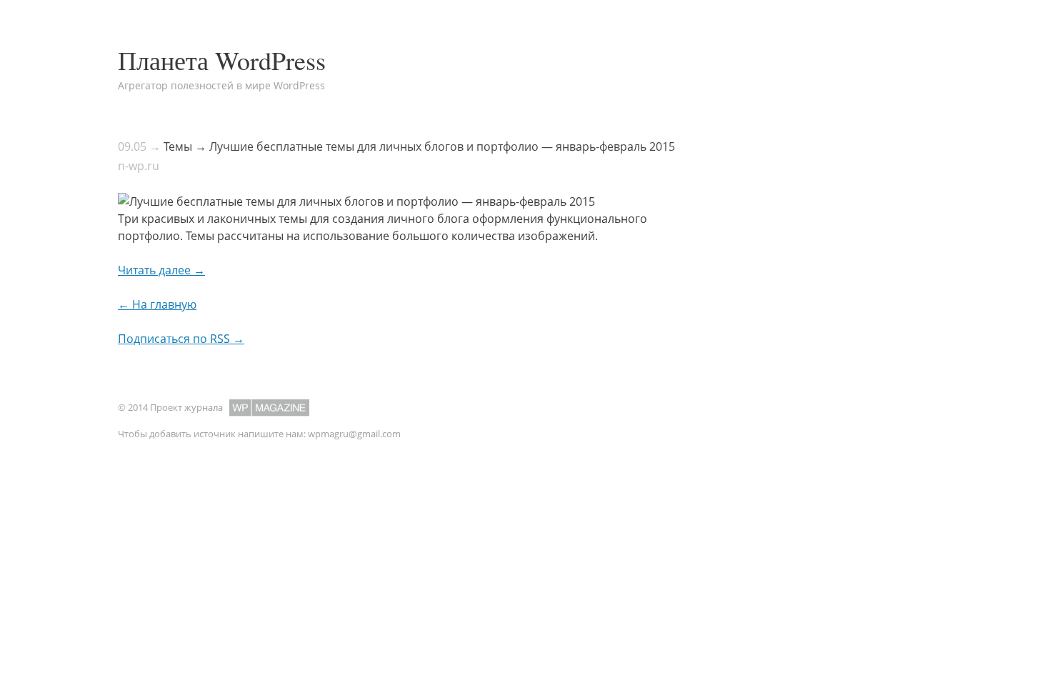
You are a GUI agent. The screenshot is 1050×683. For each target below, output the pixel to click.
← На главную (157, 304)
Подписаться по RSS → (181, 339)
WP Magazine (269, 407)
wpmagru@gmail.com (354, 433)
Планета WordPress (222, 60)
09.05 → (139, 146)
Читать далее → (161, 270)
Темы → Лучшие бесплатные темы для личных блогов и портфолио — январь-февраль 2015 (419, 146)
